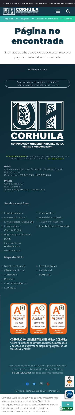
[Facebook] (27, 383)
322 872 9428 (38, 189)
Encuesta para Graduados (19, 221)
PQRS (7, 238)
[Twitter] (34, 383)
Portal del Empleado (50, 217)
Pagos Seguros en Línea (17, 234)
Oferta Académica (14, 270)
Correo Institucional (15, 217)
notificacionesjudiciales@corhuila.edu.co (37, 85)
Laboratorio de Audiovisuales (12, 245)
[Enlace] (21, 11)
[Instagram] (41, 383)
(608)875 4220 (43, 175)
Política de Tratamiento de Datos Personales (38, 390)
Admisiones (10, 274)
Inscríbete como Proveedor (54, 226)
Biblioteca (9, 279)
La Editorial (45, 270)
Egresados (10, 287)
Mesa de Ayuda (12, 250)
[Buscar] (68, 11)
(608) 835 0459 (21, 189)
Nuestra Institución (15, 266)
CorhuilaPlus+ (47, 213)
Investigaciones (48, 266)
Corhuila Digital (12, 230)
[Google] (48, 383)
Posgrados (45, 274)
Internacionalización (15, 283)
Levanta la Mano (13, 213)
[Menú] (57, 11)
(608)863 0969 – (27, 175)
